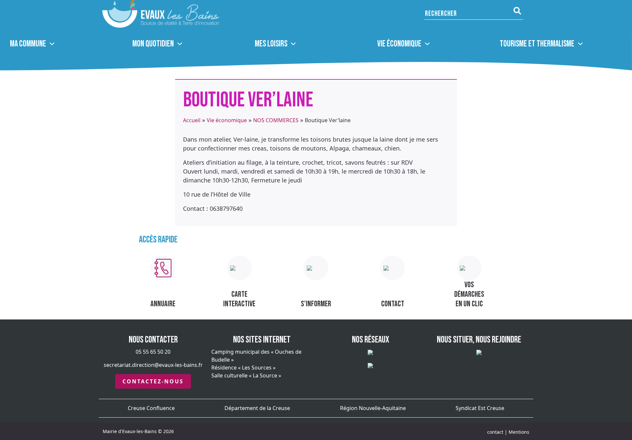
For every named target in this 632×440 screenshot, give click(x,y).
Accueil (191, 120)
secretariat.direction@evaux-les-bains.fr (153, 365)
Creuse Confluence (151, 408)
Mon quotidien (153, 44)
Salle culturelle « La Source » (246, 375)
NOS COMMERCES (276, 120)
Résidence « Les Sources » (243, 367)
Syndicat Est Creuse (480, 408)
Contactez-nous (153, 381)
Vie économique (399, 44)
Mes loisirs (271, 44)
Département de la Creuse (257, 408)
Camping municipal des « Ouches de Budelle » (256, 355)
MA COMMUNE (28, 44)
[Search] (517, 11)
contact (495, 432)
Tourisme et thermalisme (537, 44)
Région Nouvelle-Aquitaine (373, 408)
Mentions (519, 432)
